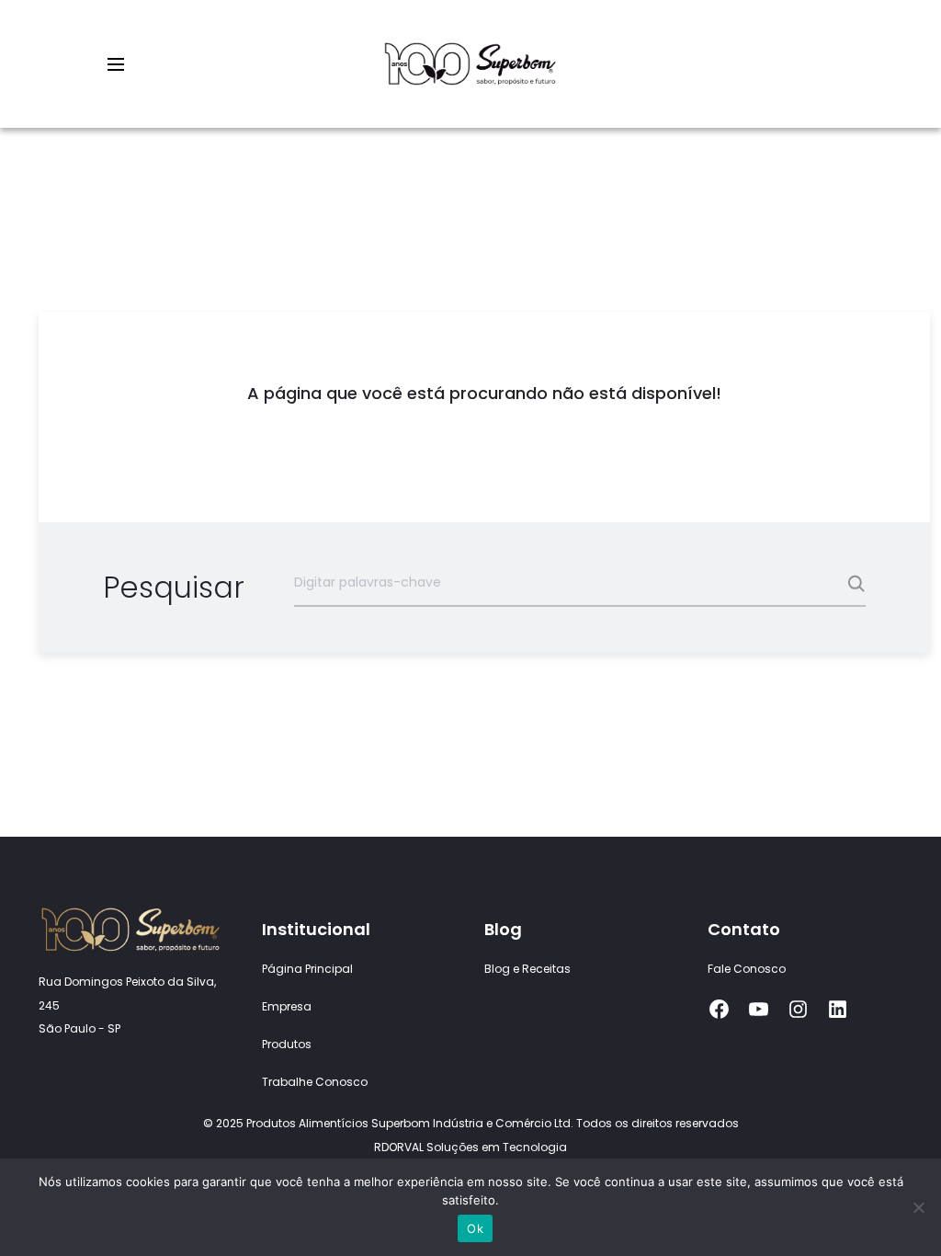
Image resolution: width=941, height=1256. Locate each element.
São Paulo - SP (79, 1028)
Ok (475, 1228)
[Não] (918, 1207)
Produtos (287, 1044)
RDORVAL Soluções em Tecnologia (470, 1147)
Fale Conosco (747, 968)
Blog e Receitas (527, 968)
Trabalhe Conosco (315, 1082)
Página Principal (307, 968)
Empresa (287, 1006)
